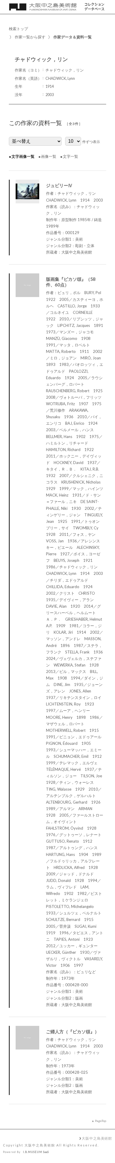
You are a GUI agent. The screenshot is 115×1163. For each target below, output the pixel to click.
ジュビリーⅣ (59, 185)
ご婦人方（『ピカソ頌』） (72, 1031)
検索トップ (18, 28)
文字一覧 (70, 156)
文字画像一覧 (23, 156)
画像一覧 (48, 156)
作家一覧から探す (30, 37)
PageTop (100, 1121)
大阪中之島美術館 (97, 1138)
